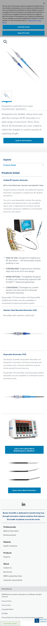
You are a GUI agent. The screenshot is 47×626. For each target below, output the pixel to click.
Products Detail (9, 165)
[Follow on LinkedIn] (23, 504)
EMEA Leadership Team (12, 576)
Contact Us (7, 568)
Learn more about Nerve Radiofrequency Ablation (24, 450)
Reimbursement (9, 535)
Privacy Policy (6, 601)
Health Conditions (10, 546)
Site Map (5, 613)
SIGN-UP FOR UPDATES (23, 140)
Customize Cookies (10, 623)
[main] (23, 314)
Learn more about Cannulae (23, 490)
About (6, 564)
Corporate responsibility (12, 580)
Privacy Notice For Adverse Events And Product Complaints (22, 617)
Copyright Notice (7, 609)
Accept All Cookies (23, 33)
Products (6, 557)
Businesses (7, 572)
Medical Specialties (11, 531)
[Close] (44, 3)
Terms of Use (6, 605)
